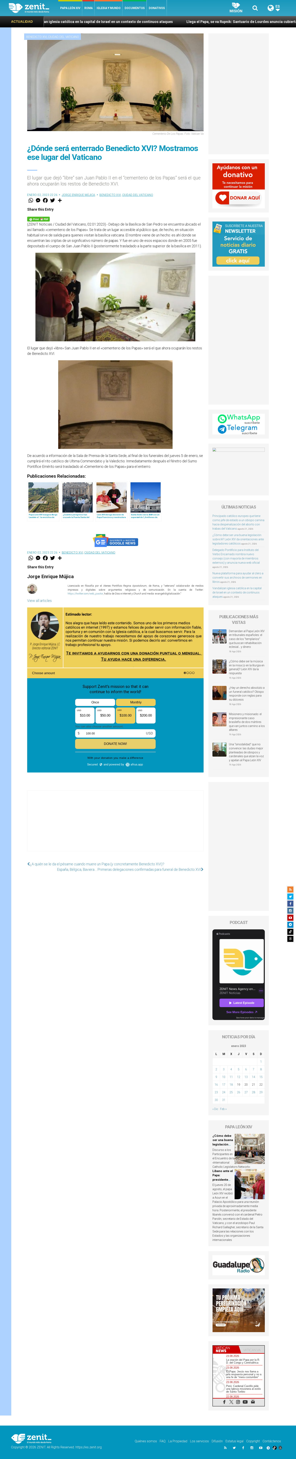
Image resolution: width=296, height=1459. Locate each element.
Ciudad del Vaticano (63, 37)
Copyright (253, 1441)
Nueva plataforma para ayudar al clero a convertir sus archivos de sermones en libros (237, 577)
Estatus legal (234, 1441)
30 (216, 1100)
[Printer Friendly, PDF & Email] (38, 219)
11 (231, 1077)
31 (223, 1100)
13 (246, 1077)
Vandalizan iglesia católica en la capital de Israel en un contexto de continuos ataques (237, 592)
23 (216, 1092)
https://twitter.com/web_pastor (85, 593)
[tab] (226, 1349)
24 (223, 1092)
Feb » (223, 1109)
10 (223, 1077)
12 (238, 1077)
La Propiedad (177, 1441)
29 (261, 1092)
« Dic (215, 1109)
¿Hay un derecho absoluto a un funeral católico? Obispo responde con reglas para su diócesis (247, 693)
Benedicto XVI (36, 37)
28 (253, 1092)
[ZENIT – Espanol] (33, 8)
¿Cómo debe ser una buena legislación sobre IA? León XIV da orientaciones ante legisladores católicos (238, 539)
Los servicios (199, 1441)
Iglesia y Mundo (109, 8)
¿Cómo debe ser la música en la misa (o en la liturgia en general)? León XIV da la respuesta (246, 667)
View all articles (39, 601)
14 (253, 1077)
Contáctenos (272, 1441)
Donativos (157, 8)
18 (231, 1084)
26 (238, 1092)
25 (231, 1092)
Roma (88, 8)
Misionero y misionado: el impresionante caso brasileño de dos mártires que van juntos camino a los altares (247, 721)
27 (246, 1092)
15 (261, 1077)
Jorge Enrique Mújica (78, 195)
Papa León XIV (70, 8)
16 (216, 1084)
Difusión (217, 1441)
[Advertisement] (115, 825)
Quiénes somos (146, 1441)
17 (223, 1084)
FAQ (163, 1441)
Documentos (135, 8)
